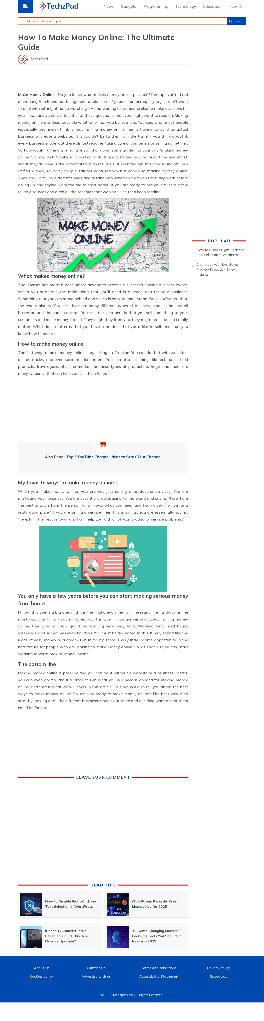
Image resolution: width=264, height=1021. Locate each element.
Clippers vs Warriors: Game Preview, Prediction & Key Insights (217, 269)
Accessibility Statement (159, 976)
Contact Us (96, 968)
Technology (185, 6)
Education (212, 6)
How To (235, 6)
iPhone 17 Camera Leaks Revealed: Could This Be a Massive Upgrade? (66, 936)
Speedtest (218, 976)
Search (239, 21)
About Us (41, 968)
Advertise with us (96, 976)
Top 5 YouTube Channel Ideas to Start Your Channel (113, 456)
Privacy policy (218, 968)
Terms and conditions (158, 968)
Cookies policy (41, 976)
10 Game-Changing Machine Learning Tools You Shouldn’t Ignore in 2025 (156, 936)
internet (34, 284)
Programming (155, 6)
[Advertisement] (103, 77)
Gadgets (128, 6)
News (109, 6)
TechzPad (39, 58)
